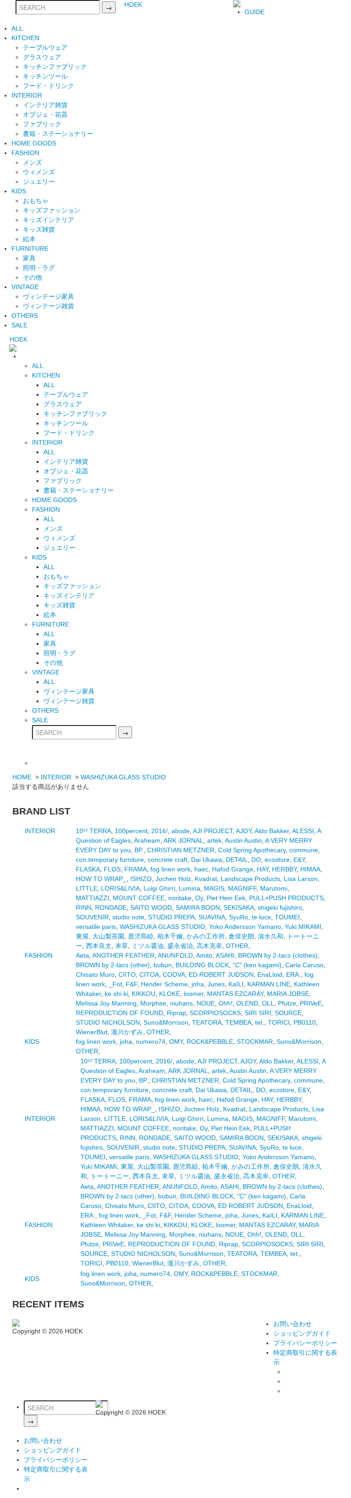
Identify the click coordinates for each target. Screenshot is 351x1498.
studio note (128, 917)
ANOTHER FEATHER (123, 955)
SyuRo (238, 917)
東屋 (82, 936)
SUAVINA (211, 917)
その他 (32, 277)
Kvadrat (206, 878)
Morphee (153, 1003)
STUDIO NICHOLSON (108, 1022)
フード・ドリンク (48, 85)
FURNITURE (29, 248)
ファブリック (42, 124)
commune (303, 850)
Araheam (147, 840)
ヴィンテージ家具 (48, 296)
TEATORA (207, 1022)
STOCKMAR (255, 1041)
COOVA (174, 974)
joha (197, 984)
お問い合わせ (292, 1323)
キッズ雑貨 (39, 229)
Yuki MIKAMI (303, 926)
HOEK (133, 4)
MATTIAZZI (92, 898)
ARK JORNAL (183, 840)
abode (180, 831)
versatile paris (96, 926)
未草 (121, 945)
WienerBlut (91, 1032)
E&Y (299, 859)
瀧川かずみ (127, 1032)
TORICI (279, 1022)
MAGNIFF (242, 888)
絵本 (29, 239)
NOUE (206, 1003)
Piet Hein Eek (226, 898)
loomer (193, 993)
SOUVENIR (92, 917)
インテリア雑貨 (45, 105)
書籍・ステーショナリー (58, 133)
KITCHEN (25, 37)
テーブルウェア (45, 47)
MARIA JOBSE (288, 993)
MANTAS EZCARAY (235, 993)
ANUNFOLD (175, 955)
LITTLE (86, 888)
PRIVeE (311, 1003)
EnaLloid (269, 974)
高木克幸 (209, 945)
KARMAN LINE (268, 984)
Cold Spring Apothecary (252, 850)
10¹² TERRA (93, 831)
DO (256, 859)
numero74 (150, 1041)
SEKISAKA (238, 907)
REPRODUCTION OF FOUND (119, 1012)
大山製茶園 (108, 936)
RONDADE (111, 907)
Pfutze (287, 1003)
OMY (176, 1041)
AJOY (243, 831)
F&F (131, 984)
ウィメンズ (39, 172)
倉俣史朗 (241, 936)
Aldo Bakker (272, 831)
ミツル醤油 (148, 945)
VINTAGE (25, 286)
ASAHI (225, 955)
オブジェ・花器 (45, 114)
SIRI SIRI (258, 1012)
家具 (29, 258)
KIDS (18, 191)
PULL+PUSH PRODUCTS (286, 898)
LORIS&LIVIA (120, 888)
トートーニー (109, 1176)
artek (214, 840)
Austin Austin (243, 840)
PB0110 (304, 1022)
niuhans (181, 1003)
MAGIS (214, 888)
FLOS (112, 869)
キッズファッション (51, 210)
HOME (22, 777)
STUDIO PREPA (171, 917)
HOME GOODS (33, 143)
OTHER (237, 945)
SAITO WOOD (151, 907)
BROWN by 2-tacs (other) (113, 965)
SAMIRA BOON (198, 907)
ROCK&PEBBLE (209, 1041)
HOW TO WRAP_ (101, 878)
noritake (179, 898)
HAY (262, 869)
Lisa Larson (301, 878)
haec (201, 869)
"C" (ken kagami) (257, 965)
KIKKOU (143, 993)
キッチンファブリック (55, 66)
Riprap (176, 1012)
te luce (261, 917)
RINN (83, 907)
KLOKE (169, 993)
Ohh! (225, 1003)
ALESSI (303, 831)
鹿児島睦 (141, 936)
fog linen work (170, 869)
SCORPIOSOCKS (215, 1012)
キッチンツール (45, 76)
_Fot (115, 984)
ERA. (293, 974)
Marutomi (273, 888)
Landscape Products (250, 878)
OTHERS (24, 315)
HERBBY (284, 869)
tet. (259, 1022)
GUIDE (255, 12)
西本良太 (99, 945)
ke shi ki (116, 993)
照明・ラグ (39, 267)
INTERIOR (26, 95)
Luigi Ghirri (159, 888)
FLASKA (88, 869)
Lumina (189, 888)
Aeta (82, 955)
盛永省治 (180, 945)
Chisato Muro (95, 974)
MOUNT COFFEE (139, 898)
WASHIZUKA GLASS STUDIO (123, 777)
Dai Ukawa (206, 859)
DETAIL (237, 859)
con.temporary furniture (110, 859)
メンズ (32, 162)
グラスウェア (42, 57)
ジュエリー (39, 181)
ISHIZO (141, 878)
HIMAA (310, 869)
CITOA (149, 974)
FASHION (25, 152)
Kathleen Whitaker (106, 1224)
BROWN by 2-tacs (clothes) (278, 955)
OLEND (247, 1003)
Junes (216, 984)
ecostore (277, 859)
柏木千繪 (170, 936)
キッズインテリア (48, 219)
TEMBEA (238, 1022)
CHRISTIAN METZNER (180, 850)
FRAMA (135, 869)
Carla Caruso (304, 965)
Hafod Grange (232, 869)
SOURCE (288, 1012)
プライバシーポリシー (305, 1343)
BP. (139, 850)
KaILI (236, 984)
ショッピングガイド (302, 1333)
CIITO (127, 974)
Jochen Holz (173, 878)
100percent (131, 831)
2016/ (159, 831)
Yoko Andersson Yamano (245, 926)
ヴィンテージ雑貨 (48, 306)
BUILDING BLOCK (202, 965)
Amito (204, 955)
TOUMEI (287, 917)
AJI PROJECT (213, 831)
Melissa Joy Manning (106, 1003)
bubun (163, 965)
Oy (199, 898)
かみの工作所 (205, 936)
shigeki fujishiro (280, 907)
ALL (17, 28)
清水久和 (270, 936)
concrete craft (167, 859)
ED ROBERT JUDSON (221, 974)
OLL (268, 1003)
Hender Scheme (164, 984)
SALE (19, 325)
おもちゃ (35, 200)
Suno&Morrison (166, 1022)
